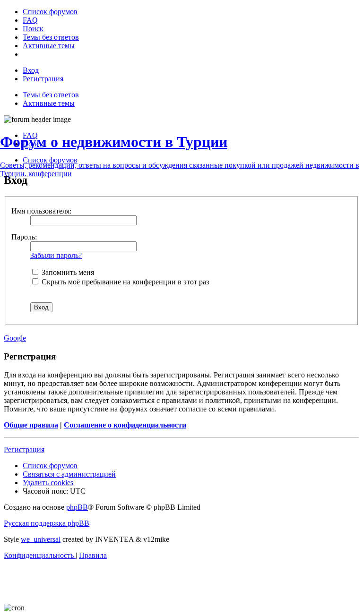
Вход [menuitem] (31, 70)
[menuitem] (50, 12)
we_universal (40, 539)
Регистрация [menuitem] (43, 79)
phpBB (77, 507)
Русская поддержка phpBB (46, 523)
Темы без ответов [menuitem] (51, 95)
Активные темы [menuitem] (49, 103)
